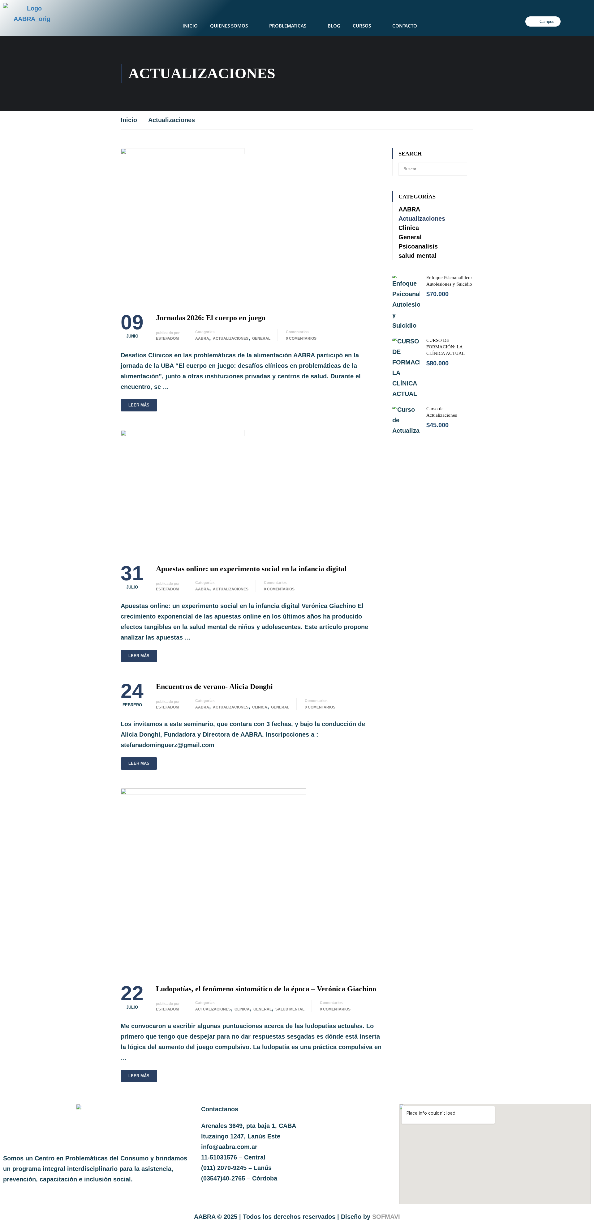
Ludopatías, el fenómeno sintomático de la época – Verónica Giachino (266, 989)
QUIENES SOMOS (229, 26)
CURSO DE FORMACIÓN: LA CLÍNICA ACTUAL (445, 347)
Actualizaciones (230, 338)
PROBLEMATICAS (287, 26)
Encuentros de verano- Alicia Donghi (214, 687)
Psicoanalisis (418, 246)
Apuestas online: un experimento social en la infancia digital (251, 569)
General (261, 338)
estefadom (167, 338)
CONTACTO (404, 26)
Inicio (129, 120)
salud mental (289, 1009)
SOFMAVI (386, 1216)
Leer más (138, 405)
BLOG (334, 26)
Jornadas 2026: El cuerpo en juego (210, 318)
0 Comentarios (301, 338)
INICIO (190, 26)
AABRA (202, 338)
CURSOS (362, 26)
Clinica (259, 707)
